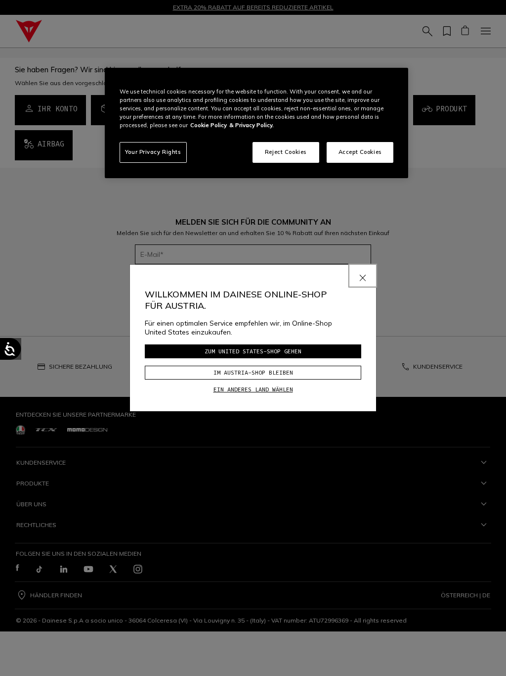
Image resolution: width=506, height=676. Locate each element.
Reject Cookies (286, 151)
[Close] (362, 276)
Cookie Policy (208, 125)
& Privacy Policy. (251, 125)
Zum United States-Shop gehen (253, 351)
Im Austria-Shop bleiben (253, 372)
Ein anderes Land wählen (253, 389)
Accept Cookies (360, 151)
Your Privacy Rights (153, 151)
